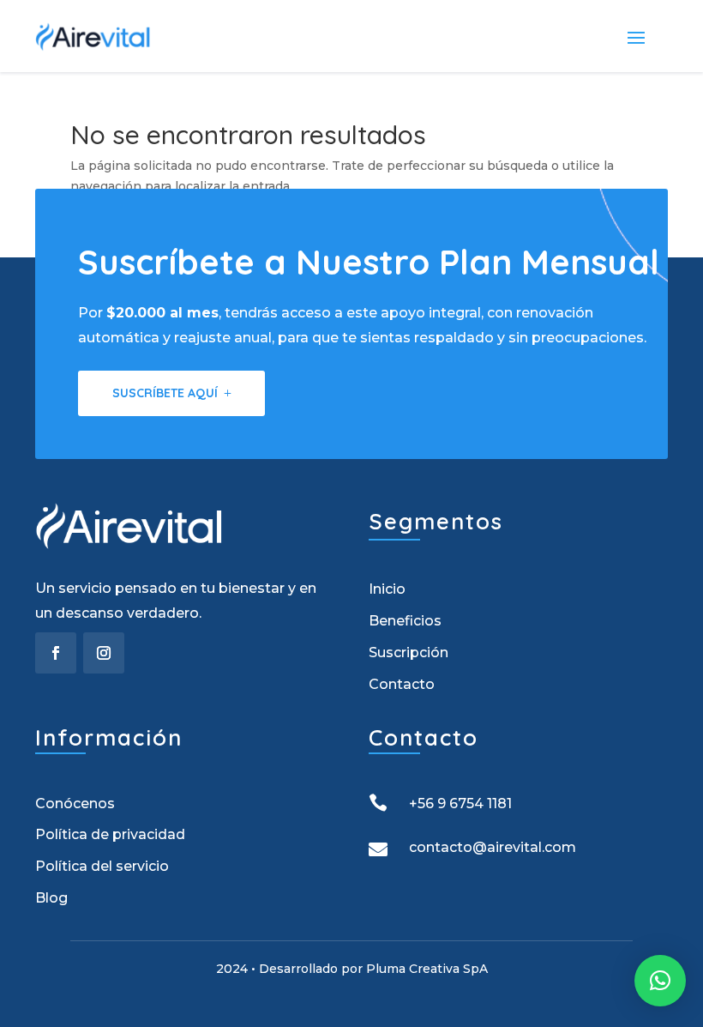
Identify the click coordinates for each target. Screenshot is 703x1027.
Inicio (387, 589)
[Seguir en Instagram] (103, 653)
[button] (660, 980)
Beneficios (405, 621)
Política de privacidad (110, 834)
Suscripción (408, 652)
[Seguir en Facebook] (55, 653)
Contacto (402, 684)
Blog (51, 898)
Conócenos (75, 803)
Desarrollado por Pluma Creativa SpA (373, 968)
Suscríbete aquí (165, 393)
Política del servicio (102, 866)
